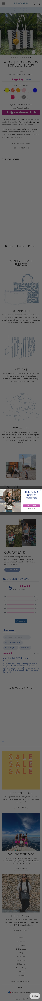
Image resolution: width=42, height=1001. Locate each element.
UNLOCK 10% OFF (31, 505)
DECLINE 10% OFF (31, 508)
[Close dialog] (40, 489)
